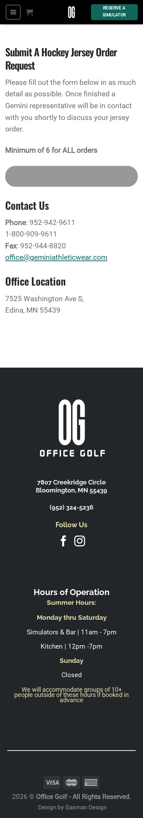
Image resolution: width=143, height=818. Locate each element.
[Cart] (29, 12)
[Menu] (13, 12)
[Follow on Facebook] (63, 542)
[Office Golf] (72, 12)
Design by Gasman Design (72, 807)
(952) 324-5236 (71, 507)
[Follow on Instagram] (79, 542)
